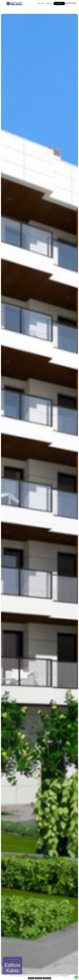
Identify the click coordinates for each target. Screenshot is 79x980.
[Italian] (72, 3)
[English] (66, 3)
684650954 (58, 3)
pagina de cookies (65, 975)
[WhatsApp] (76, 977)
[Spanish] (75, 3)
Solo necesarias (38, 978)
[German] (70, 3)
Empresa (48, 3)
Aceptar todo (31, 978)
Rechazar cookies (47, 978)
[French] (68, 3)
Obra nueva (41, 3)
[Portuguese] (73, 3)
